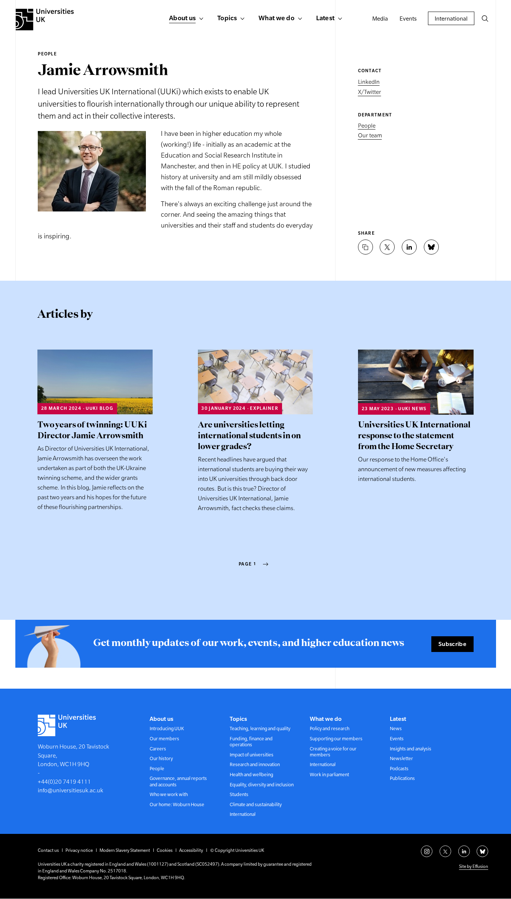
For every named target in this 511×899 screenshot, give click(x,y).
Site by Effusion (473, 866)
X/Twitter (369, 92)
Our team (370, 135)
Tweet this (387, 247)
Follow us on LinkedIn (464, 851)
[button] (484, 18)
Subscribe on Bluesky (482, 851)
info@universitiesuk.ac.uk (70, 790)
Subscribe (452, 643)
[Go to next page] (265, 564)
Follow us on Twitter (445, 851)
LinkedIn (369, 82)
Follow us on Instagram (426, 851)
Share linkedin (409, 247)
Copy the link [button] (365, 247)
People (47, 54)
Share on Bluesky (431, 247)
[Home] (45, 19)
